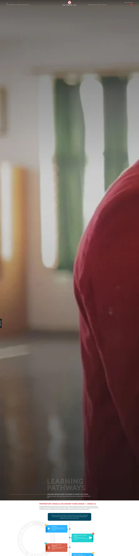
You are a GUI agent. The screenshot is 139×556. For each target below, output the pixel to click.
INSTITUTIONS (97, 4)
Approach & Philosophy (23, 4)
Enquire (104, 4)
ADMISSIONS (91, 4)
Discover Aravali (11, 4)
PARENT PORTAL (128, 2)
